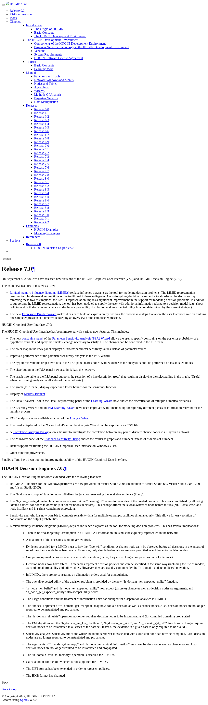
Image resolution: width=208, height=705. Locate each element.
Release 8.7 (41, 204)
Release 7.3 (41, 156)
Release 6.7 (41, 134)
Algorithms (41, 87)
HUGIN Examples (46, 229)
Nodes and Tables (45, 83)
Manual (31, 72)
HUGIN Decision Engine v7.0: (54, 248)
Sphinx (24, 700)
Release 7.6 (41, 167)
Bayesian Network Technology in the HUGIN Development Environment (81, 47)
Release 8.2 (41, 186)
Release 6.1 (41, 113)
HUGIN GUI (18, 3)
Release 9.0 (41, 215)
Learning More (43, 69)
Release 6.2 (41, 116)
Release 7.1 (41, 149)
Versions (39, 50)
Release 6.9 (41, 142)
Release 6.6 (41, 131)
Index (13, 18)
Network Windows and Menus (54, 80)
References (33, 237)
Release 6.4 (41, 123)
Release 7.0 (41, 145)
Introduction (34, 25)
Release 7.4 (41, 160)
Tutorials (31, 61)
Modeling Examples (47, 233)
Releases (31, 105)
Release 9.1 (41, 218)
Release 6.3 (41, 120)
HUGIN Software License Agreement (58, 58)
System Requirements (48, 54)
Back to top (9, 689)
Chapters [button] (15, 21)
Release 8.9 (41, 211)
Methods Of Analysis (47, 94)
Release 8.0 (41, 178)
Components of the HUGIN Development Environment (70, 43)
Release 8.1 (41, 182)
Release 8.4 (41, 193)
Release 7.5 (41, 164)
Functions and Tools (47, 76)
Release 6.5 (41, 127)
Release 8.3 (41, 189)
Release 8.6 (41, 200)
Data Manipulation (46, 102)
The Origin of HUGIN (48, 29)
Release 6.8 (41, 138)
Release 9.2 (17, 10)
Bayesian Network (46, 98)
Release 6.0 (41, 109)
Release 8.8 (41, 207)
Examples (32, 226)
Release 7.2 (41, 153)
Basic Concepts (44, 32)
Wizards (39, 91)
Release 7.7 (41, 171)
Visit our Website (21, 14)
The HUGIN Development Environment (60, 36)
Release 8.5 (41, 196)
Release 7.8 (41, 175)
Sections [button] (15, 240)
